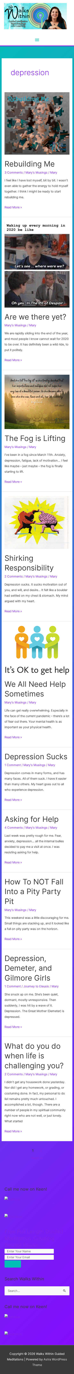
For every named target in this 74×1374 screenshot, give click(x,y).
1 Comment (13, 765)
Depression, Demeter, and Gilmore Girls (28, 968)
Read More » (13, 207)
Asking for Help (32, 819)
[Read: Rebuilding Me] (37, 123)
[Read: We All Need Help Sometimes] (37, 650)
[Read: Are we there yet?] (37, 264)
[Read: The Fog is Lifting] (37, 402)
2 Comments (14, 576)
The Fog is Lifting (35, 438)
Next (37, 1158)
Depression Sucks (36, 756)
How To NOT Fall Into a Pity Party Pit (34, 891)
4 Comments (14, 827)
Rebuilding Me (30, 163)
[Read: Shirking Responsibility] (37, 522)
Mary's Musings (36, 172)
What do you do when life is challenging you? (34, 1056)
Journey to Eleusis (36, 986)
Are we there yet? (35, 316)
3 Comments (14, 172)
